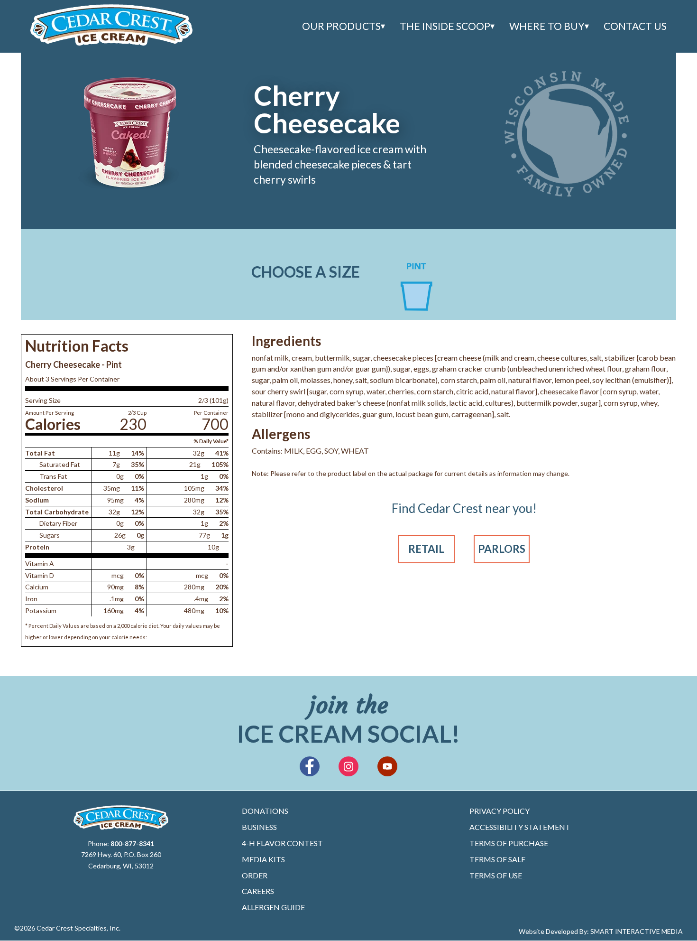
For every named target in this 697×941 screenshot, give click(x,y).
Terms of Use (495, 875)
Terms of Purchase (508, 843)
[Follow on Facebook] (310, 766)
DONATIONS (265, 810)
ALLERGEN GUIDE (273, 907)
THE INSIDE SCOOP (445, 26)
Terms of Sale (497, 859)
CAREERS (258, 890)
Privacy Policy (499, 810)
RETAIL (426, 548)
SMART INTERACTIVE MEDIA (636, 931)
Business (259, 826)
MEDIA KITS (263, 859)
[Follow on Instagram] (348, 766)
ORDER (254, 875)
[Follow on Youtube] (387, 766)
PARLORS (501, 548)
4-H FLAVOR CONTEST (282, 843)
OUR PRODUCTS (341, 26)
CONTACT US (635, 26)
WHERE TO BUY (547, 26)
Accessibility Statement (519, 826)
